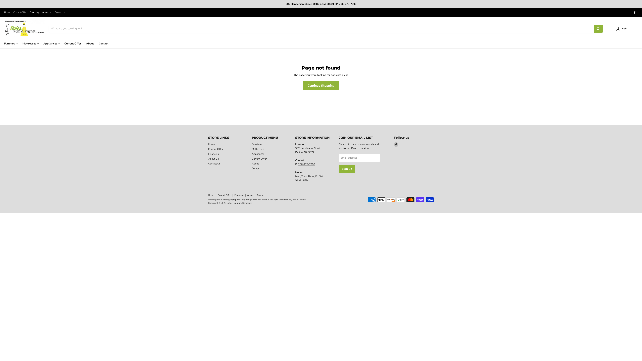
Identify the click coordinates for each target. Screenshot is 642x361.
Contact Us (60, 12)
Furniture (10, 43)
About (90, 43)
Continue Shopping (321, 86)
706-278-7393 (306, 164)
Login (624, 28)
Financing (34, 12)
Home (7, 12)
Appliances (50, 43)
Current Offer (19, 12)
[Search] (598, 29)
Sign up (347, 169)
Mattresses (29, 43)
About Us (46, 12)
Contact (103, 43)
